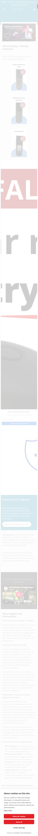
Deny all (19, 822)
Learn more (8, 810)
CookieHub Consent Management (22, 833)
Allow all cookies (19, 816)
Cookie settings (19, 828)
